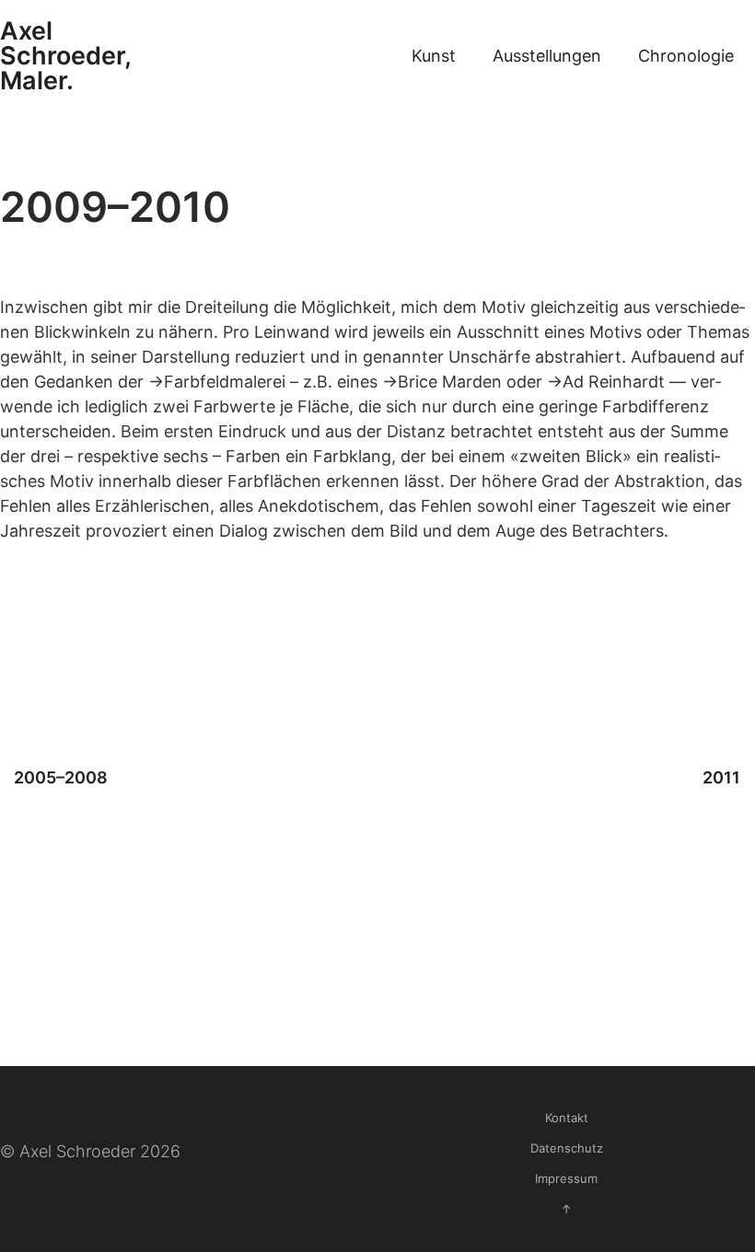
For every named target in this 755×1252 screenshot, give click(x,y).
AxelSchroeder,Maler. (66, 56)
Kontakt (566, 1117)
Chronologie (686, 55)
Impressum (566, 1178)
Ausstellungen (547, 55)
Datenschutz (566, 1148)
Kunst (434, 55)
